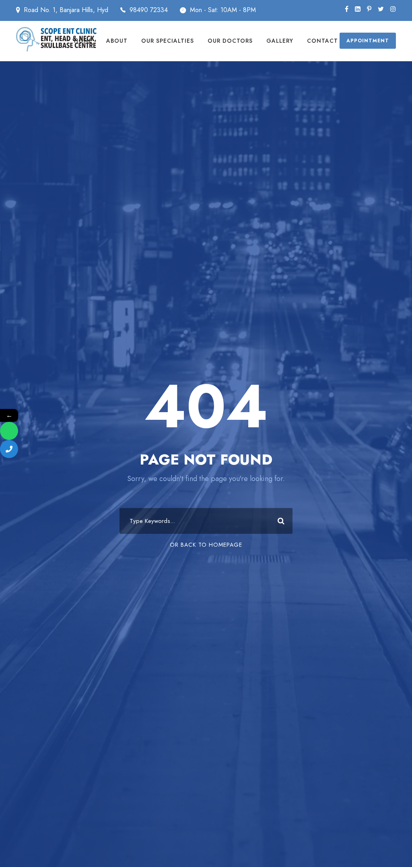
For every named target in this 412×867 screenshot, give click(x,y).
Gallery (279, 41)
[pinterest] (369, 9)
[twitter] (381, 9)
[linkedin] (357, 9)
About (117, 41)
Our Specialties (167, 41)
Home (83, 41)
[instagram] (393, 9)
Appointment (367, 40)
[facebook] (346, 9)
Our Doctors (230, 41)
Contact (322, 41)
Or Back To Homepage (206, 545)
